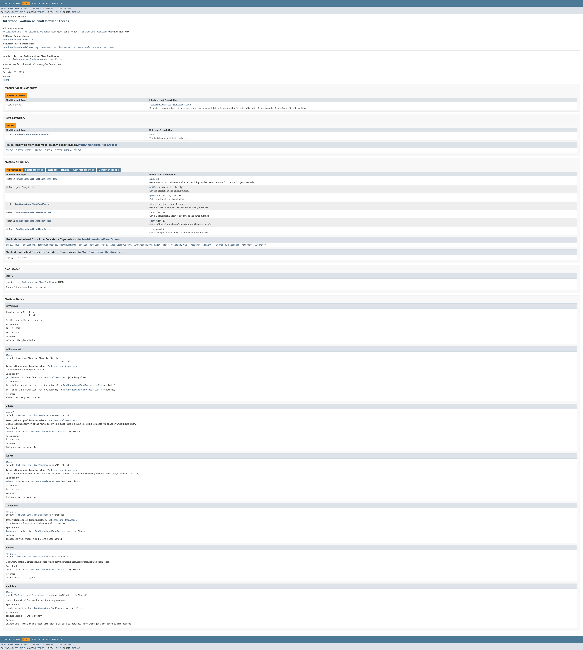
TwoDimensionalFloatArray (55, 47)
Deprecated (44, 3)
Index (55, 3)
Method (40, 12)
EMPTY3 (38, 150)
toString (176, 245)
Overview (6, 3)
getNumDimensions (47, 245)
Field (22, 12)
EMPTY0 (9, 150)
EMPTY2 (29, 150)
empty (9, 245)
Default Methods (109, 170)
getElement (29, 245)
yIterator (260, 245)
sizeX (157, 245)
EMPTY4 (48, 150)
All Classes (65, 8)
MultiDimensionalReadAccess (40, 32)
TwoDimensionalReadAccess (94, 32)
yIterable (247, 245)
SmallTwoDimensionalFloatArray (20, 47)
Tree (34, 3)
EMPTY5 (58, 150)
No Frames (48, 8)
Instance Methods (58, 170)
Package (16, 3)
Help (62, 3)
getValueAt (155, 195)
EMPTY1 (19, 150)
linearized (20, 257)
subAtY (153, 221)
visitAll (195, 245)
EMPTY (152, 134)
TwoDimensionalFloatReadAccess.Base (93, 47)
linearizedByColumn (120, 245)
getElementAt (156, 187)
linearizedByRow (142, 245)
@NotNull (11, 355)
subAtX (153, 212)
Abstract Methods (83, 170)
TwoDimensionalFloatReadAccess (32, 134)
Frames (37, 8)
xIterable (220, 245)
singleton (154, 204)
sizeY (166, 245)
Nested (14, 12)
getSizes (94, 245)
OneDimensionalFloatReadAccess (33, 212)
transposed (155, 229)
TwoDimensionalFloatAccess (18, 39)
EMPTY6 (68, 150)
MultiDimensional (12, 32)
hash (104, 245)
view (185, 245)
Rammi (6, 80)
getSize (83, 245)
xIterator (233, 245)
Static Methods (34, 170)
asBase (153, 179)
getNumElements (67, 245)
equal (17, 245)
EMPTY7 (77, 150)
